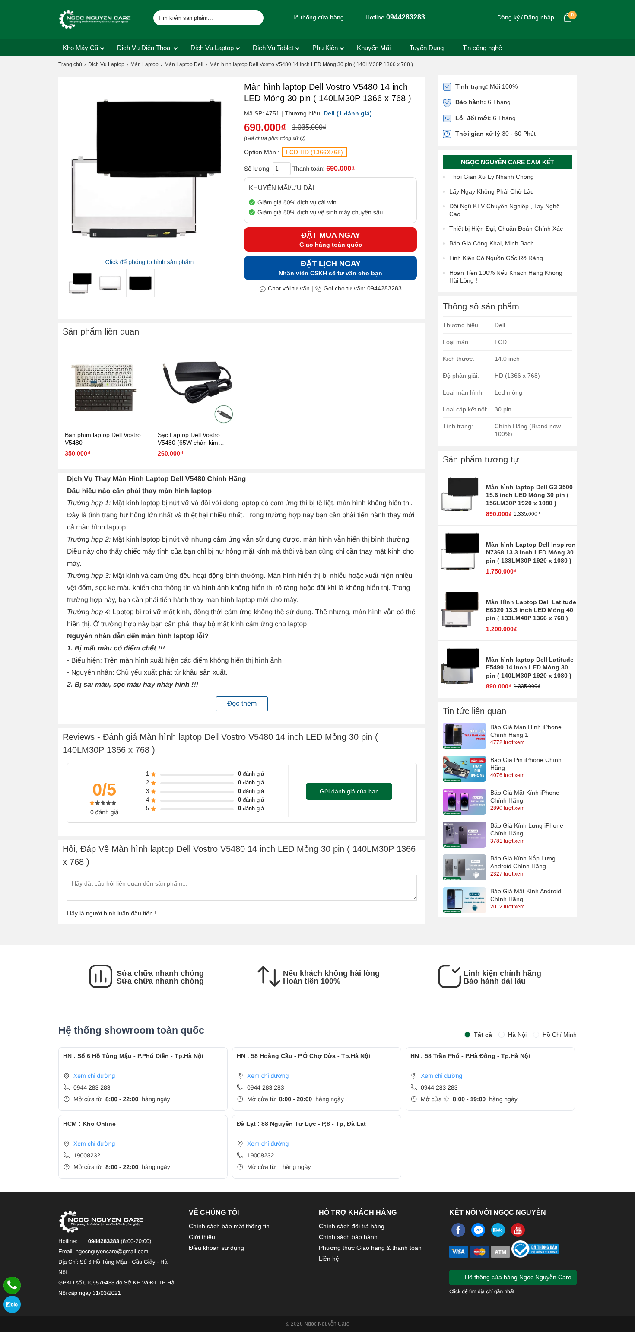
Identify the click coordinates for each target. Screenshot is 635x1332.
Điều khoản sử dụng (216, 1247)
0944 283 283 (92, 1087)
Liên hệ (329, 1258)
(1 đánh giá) (354, 113)
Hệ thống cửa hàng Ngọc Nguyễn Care (517, 1277)
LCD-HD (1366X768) (314, 152)
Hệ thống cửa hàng (316, 17)
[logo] (95, 19)
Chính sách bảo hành (348, 1236)
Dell (329, 113)
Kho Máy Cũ (80, 47)
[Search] (251, 16)
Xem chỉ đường (94, 1075)
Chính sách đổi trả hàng (351, 1226)
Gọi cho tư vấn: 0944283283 (362, 288)
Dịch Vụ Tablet (273, 47)
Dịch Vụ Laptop (212, 47)
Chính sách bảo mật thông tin (229, 1226)
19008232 (86, 1155)
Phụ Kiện (325, 47)
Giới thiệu (202, 1236)
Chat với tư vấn (288, 288)
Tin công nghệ (482, 47)
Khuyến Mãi (374, 47)
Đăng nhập (539, 17)
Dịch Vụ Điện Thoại (144, 47)
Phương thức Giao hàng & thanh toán (370, 1247)
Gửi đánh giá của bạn (349, 791)
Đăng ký (508, 17)
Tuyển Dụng (427, 47)
